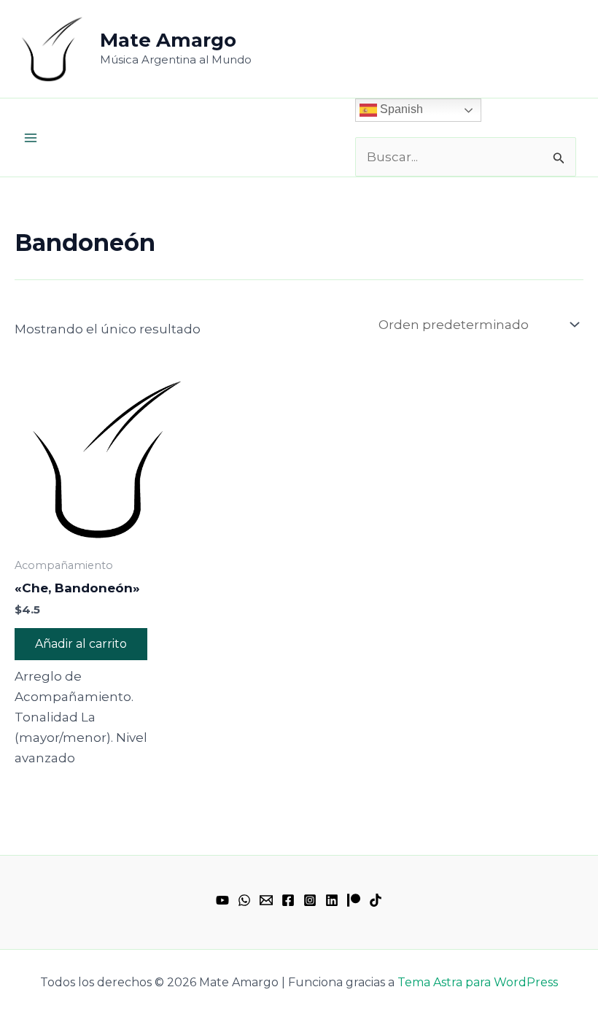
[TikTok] (375, 900)
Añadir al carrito (81, 644)
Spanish (400, 109)
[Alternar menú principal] (31, 138)
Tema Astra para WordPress (477, 982)
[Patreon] (353, 900)
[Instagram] (310, 900)
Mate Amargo (168, 40)
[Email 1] (266, 900)
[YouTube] (222, 900)
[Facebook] (288, 900)
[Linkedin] (331, 900)
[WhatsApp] (244, 900)
